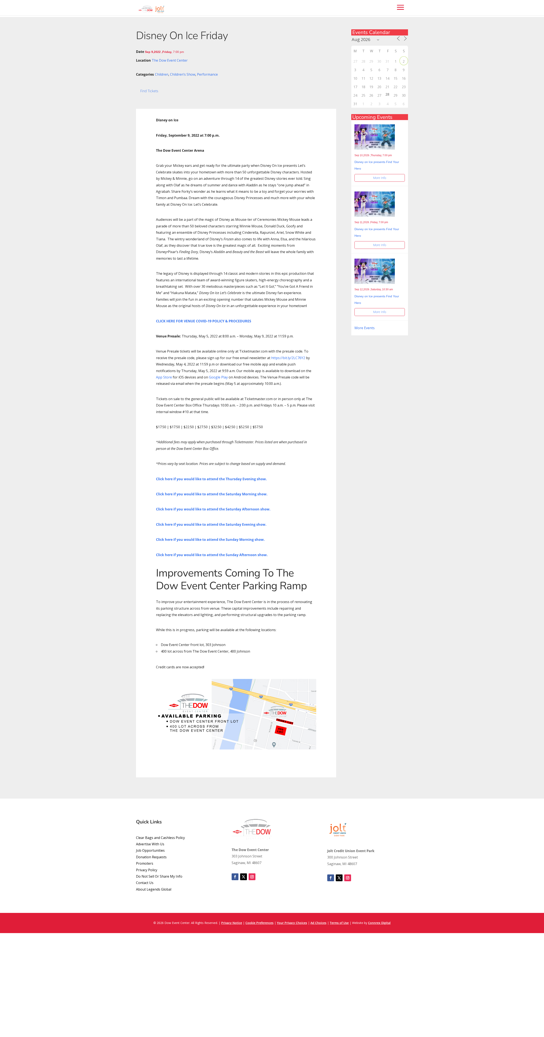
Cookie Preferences (259, 921)
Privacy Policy (146, 868)
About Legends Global (153, 887)
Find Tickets (149, 89)
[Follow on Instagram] (252, 875)
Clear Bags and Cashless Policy (160, 836)
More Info (379, 176)
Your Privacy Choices (292, 921)
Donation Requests (151, 855)
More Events (364, 326)
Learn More (360, 1032)
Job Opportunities (150, 848)
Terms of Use (339, 921)
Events (271, 59)
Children (161, 72)
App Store (164, 375)
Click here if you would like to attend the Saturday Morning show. (212, 492)
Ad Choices (318, 921)
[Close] (304, 45)
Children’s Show (182, 72)
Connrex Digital (379, 921)
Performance (207, 72)
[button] (287, 70)
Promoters (144, 861)
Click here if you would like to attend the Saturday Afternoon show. (213, 507)
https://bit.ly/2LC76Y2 (288, 356)
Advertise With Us (150, 842)
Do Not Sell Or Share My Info (159, 874)
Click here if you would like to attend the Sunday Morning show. (210, 538)
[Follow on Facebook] (235, 875)
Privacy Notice (231, 921)
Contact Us (144, 881)
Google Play (218, 375)
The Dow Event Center (170, 58)
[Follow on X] (243, 875)
